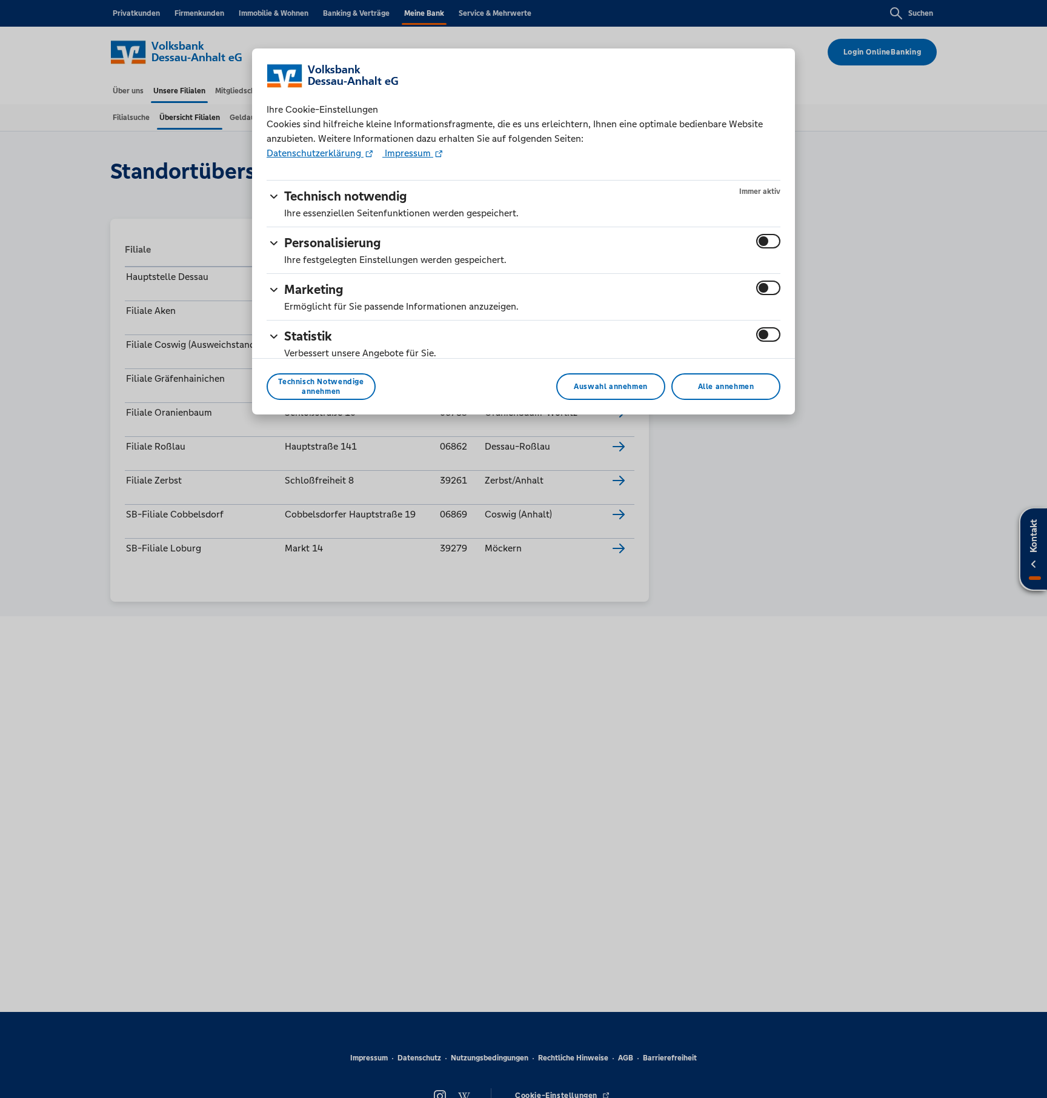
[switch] (768, 241)
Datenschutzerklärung (315, 153)
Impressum (407, 153)
